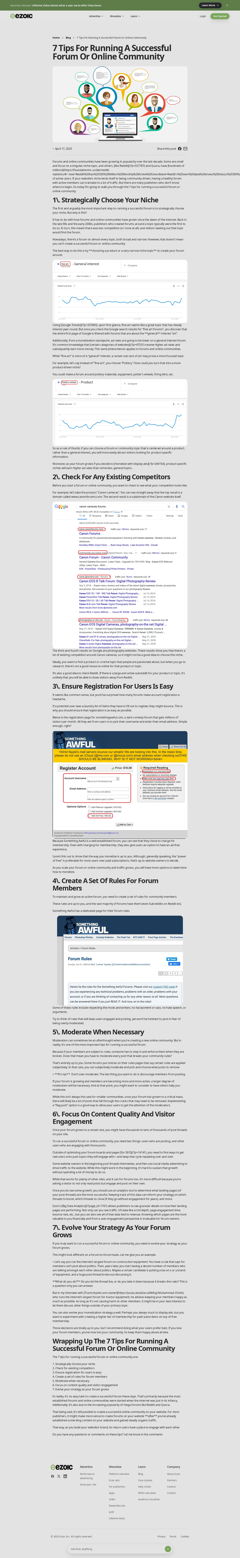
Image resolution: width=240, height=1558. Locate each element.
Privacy (161, 1536)
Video (112, 1499)
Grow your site (88, 1484)
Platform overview (119, 1474)
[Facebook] (52, 1476)
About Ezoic (173, 1474)
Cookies (185, 1536)
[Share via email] (185, 149)
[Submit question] (168, 1549)
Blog (68, 37)
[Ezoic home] (21, 16)
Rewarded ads (117, 1505)
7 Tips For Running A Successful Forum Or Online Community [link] (111, 37)
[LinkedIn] (65, 1476)
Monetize (115, 16)
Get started (220, 16)
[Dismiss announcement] (227, 5)
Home (56, 37)
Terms (173, 1536)
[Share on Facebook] (180, 149)
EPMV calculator (147, 1493)
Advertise (94, 16)
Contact (171, 1493)
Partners (172, 1480)
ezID (111, 1512)
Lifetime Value (117, 1518)
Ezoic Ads (114, 1480)
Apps (112, 1493)
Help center (144, 1486)
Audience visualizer (149, 1499)
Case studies (145, 1480)
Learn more (208, 5)
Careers (171, 1486)
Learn (134, 16)
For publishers (117, 1486)
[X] (59, 1476)
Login (203, 16)
